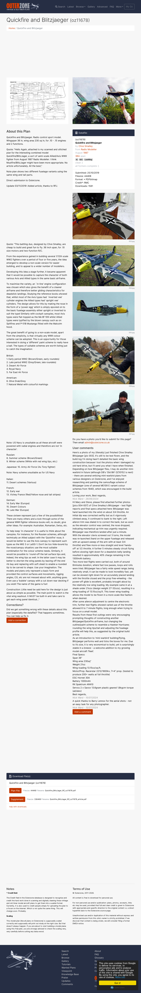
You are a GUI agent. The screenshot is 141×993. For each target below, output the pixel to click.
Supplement (17, 799)
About (98, 951)
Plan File (15, 790)
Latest (70, 6)
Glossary (99, 957)
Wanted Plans (69, 967)
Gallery (91, 6)
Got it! (117, 983)
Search (61, 6)
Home (12, 28)
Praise (65, 977)
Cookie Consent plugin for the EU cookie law (117, 987)
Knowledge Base (70, 974)
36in (77, 156)
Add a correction (17, 620)
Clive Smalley (86, 146)
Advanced (102, 6)
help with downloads (18, 807)
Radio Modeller (89, 149)
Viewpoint (67, 971)
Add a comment (82, 711)
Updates (66, 980)
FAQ (112, 6)
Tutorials (66, 964)
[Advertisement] (70, 52)
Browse (80, 6)
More (118, 6)
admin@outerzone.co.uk (97, 442)
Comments (67, 984)
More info (120, 977)
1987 (85, 152)
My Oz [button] (129, 6)
